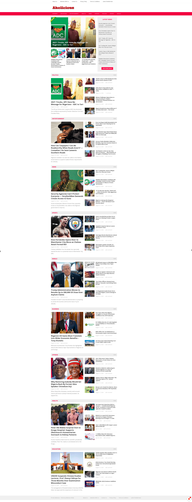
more (115, 75)
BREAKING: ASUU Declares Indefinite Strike (106, 482)
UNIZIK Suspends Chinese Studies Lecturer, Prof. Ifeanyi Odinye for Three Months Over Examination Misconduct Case (66, 479)
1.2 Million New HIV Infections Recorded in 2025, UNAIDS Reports (105, 434)
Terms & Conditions (95, 1)
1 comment (108, 93)
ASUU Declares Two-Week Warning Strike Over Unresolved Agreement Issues (106, 463)
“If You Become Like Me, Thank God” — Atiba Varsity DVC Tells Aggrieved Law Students (89, 62)
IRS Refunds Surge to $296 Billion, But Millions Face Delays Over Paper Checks (106, 264)
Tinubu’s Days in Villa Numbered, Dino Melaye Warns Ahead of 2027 (107, 53)
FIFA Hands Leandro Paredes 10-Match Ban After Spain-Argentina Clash (105, 246)
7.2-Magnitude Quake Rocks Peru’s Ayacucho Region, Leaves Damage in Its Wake (106, 292)
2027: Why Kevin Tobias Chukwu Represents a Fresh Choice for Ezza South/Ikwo (105, 360)
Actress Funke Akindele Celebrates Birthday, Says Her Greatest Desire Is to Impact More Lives (106, 143)
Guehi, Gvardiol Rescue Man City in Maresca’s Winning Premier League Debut (105, 218)
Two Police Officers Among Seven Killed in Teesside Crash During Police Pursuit (106, 283)
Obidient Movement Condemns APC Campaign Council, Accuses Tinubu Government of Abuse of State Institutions (58, 63)
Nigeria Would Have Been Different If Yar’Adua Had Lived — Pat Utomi (106, 109)
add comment (64, 107)
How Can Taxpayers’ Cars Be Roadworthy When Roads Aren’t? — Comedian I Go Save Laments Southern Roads (67, 149)
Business (55, 13)
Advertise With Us (64, 1)
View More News (107, 68)
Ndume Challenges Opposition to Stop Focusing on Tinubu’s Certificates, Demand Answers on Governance (105, 99)
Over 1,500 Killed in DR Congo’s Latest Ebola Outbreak (106, 425)
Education (64, 13)
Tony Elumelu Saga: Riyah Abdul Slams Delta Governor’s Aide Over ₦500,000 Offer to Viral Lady (106, 133)
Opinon (55, 355)
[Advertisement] (113, 7)
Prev (52, 32)
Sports (112, 13)
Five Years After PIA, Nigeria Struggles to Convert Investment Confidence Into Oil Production (105, 314)
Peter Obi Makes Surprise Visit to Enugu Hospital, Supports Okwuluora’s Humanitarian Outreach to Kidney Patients (66, 431)
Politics (104, 13)
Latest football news (108, 1)
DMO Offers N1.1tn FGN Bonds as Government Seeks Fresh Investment (106, 332)
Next (94, 32)
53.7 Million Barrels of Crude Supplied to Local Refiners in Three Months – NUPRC (106, 323)
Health (84, 13)
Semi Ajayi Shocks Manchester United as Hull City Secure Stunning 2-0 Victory (106, 236)
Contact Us (74, 1)
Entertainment (74, 13)
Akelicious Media (70, 497)
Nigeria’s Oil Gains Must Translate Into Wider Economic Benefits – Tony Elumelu (66, 338)
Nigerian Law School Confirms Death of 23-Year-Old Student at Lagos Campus (106, 473)
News (90, 13)
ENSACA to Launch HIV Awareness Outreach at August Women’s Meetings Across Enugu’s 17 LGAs (105, 417)
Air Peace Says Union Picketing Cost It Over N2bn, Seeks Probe (106, 341)
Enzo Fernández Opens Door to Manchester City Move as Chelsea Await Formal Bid (107, 32)
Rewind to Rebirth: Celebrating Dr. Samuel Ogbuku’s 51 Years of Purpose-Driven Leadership (105, 369)
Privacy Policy (83, 1)
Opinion (97, 13)
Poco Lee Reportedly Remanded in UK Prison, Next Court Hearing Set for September (106, 124)
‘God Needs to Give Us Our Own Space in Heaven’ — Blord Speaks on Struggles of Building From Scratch (106, 152)
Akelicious (57, 497)
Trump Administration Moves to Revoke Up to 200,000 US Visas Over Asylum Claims (73, 62)
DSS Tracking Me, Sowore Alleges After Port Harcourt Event (72, 43)
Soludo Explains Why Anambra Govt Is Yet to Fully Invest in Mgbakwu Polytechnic (106, 454)
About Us (55, 1)
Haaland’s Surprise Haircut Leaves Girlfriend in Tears (105, 226)
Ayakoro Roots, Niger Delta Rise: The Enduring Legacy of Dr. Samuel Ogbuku (106, 379)
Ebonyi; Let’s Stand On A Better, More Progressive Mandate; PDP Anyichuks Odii (106, 388)
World (119, 13)
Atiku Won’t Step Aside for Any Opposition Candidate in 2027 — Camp (105, 89)
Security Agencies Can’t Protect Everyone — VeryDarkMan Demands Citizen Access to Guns (107, 25)
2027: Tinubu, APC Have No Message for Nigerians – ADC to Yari (107, 39)
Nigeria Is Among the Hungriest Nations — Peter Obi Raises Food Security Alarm (105, 201)
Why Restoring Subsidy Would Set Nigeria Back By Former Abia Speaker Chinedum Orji (66, 384)
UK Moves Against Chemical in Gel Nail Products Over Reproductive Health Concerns (105, 273)
